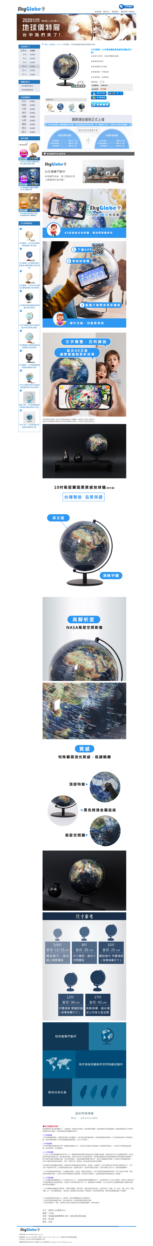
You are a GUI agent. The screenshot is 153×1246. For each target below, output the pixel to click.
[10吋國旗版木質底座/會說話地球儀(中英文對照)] (29, 343)
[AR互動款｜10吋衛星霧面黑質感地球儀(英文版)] (29, 363)
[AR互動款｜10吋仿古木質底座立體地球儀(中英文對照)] (29, 165)
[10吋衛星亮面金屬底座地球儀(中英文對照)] (29, 303)
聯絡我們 (115, 12)
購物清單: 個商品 (127, 12)
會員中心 (106, 12)
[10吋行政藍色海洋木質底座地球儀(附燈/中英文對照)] (29, 383)
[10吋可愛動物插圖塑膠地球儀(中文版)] (71, 112)
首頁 (46, 44)
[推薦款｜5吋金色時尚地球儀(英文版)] (29, 217)
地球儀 (28, 101)
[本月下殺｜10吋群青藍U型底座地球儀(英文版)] (29, 423)
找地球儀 (98, 12)
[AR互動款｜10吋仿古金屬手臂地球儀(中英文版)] (29, 241)
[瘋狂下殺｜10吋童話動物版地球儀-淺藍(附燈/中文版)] (29, 403)
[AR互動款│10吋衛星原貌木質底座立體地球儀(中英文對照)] (29, 261)
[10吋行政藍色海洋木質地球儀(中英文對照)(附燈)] (29, 323)
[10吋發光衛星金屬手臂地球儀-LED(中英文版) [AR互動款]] (60, 112)
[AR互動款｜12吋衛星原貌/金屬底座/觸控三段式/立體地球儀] (29, 191)
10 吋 (59, 44)
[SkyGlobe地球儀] (31, 13)
